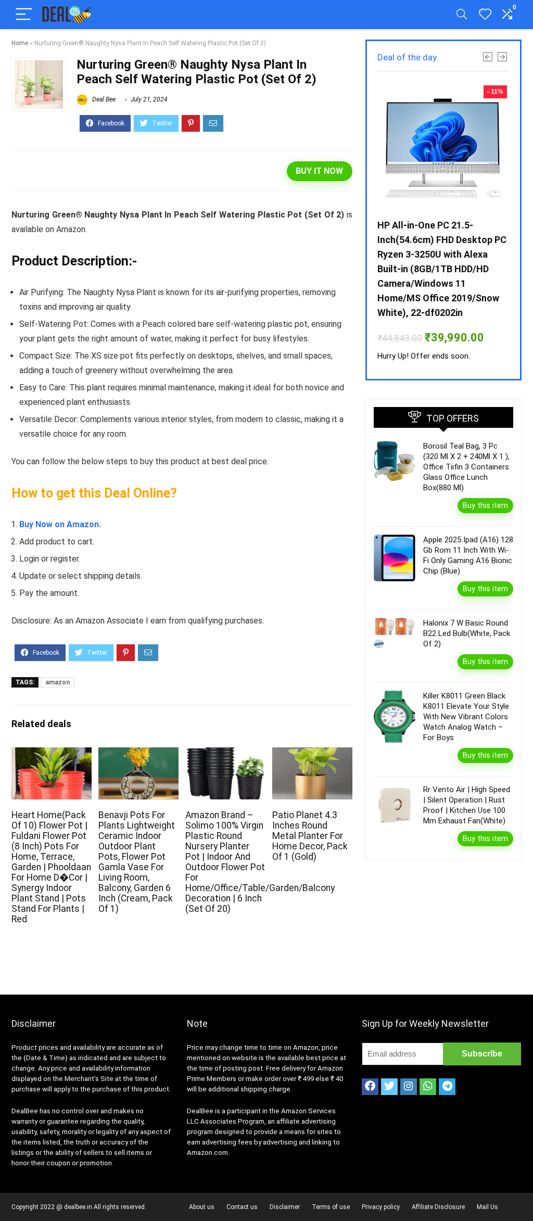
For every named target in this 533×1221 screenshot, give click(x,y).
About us (201, 1207)
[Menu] (23, 15)
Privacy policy (381, 1207)
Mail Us (487, 1207)
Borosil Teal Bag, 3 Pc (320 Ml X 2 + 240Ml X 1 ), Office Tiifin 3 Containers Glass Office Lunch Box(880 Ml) (466, 466)
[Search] (461, 15)
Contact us (242, 1207)
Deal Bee (103, 99)
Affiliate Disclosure (438, 1207)
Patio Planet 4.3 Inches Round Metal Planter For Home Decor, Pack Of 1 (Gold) (310, 836)
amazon (57, 682)
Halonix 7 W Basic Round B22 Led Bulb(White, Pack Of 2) (466, 633)
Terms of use (331, 1207)
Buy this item (485, 505)
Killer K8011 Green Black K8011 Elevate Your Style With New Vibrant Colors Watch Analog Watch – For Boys (466, 716)
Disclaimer (285, 1207)
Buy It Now (319, 171)
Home (19, 43)
